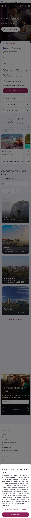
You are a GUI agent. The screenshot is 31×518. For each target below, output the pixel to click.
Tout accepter (15, 514)
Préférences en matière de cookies (15, 509)
